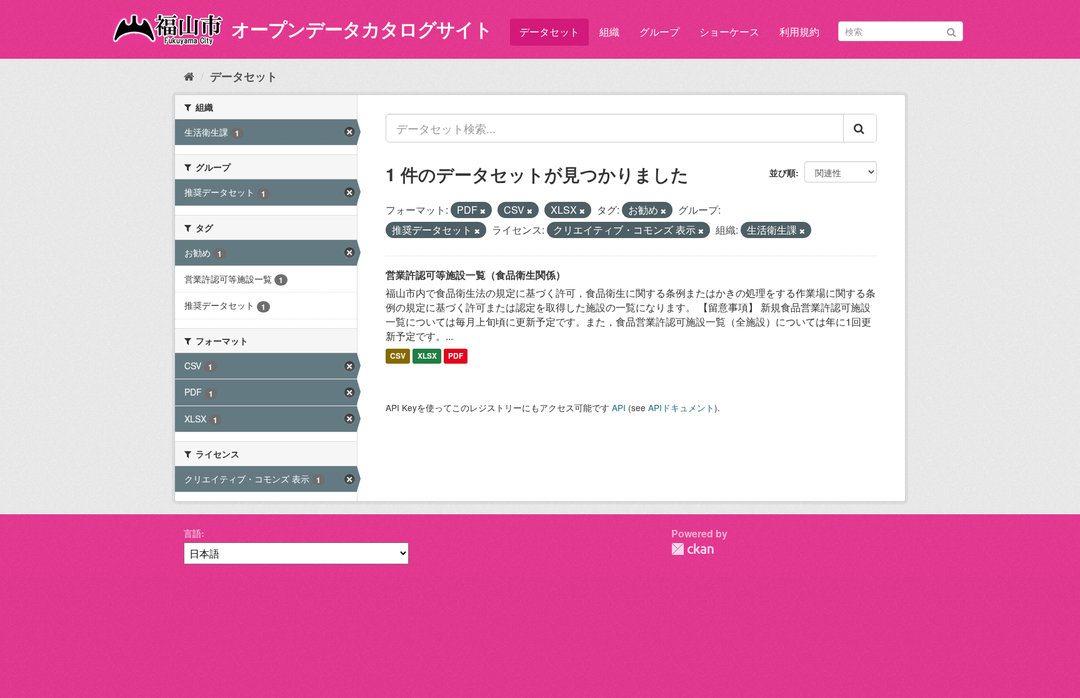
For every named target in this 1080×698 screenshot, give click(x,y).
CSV (398, 356)
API (619, 407)
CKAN (692, 549)
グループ (659, 31)
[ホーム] (189, 75)
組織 (609, 31)
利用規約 (799, 31)
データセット (549, 31)
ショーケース (729, 31)
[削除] (483, 211)
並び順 (782, 172)
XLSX (427, 356)
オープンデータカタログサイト (361, 28)
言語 (192, 533)
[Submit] (951, 30)
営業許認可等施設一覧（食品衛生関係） (476, 274)
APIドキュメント (681, 407)
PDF (455, 356)
